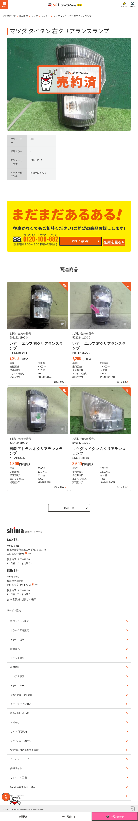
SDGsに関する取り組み (22, 786)
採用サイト (16, 768)
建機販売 (15, 648)
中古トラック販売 (19, 621)
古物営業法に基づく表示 (22, 599)
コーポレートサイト (20, 759)
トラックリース (18, 685)
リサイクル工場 (18, 777)
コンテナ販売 (17, 676)
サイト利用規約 (18, 731)
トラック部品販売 (19, 630)
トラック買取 (17, 639)
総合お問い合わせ (19, 713)
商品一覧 (69, 508)
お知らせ (15, 722)
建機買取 (15, 667)
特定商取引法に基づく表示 (24, 749)
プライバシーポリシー (22, 740)
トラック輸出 (17, 657)
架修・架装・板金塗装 (21, 694)
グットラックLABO (20, 703)
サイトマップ (17, 795)
